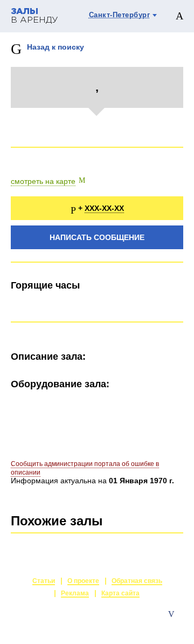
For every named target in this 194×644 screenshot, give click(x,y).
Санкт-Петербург (119, 15)
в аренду (34, 16)
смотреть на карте (43, 181)
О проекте (83, 581)
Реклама (75, 593)
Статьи (43, 581)
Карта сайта (120, 593)
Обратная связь (137, 581)
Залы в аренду (158, 625)
